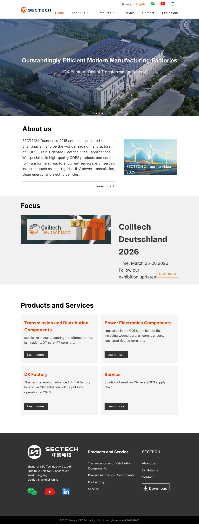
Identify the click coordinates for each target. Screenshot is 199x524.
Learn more (103, 186)
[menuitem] (59, 13)
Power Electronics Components (111, 475)
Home (59, 13)
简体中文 (127, 4)
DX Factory (96, 482)
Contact (148, 13)
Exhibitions (170, 13)
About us (148, 463)
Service (129, 13)
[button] (93, 113)
